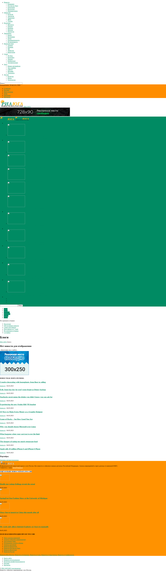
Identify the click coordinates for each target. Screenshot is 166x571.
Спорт (6, 54)
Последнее (7, 324)
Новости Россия (9, 552)
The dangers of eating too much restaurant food (19, 442)
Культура (11, 76)
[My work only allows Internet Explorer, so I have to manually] (16, 135)
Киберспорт (12, 61)
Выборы (10, 28)
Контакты (7, 97)
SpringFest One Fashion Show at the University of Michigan (26, 194)
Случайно (7, 332)
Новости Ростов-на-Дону (12, 548)
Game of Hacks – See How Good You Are (16, 419)
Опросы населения (10, 545)
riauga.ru (2, 386)
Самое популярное (10, 327)
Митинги (11, 25)
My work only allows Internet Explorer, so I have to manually (26, 137)
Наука (10, 78)
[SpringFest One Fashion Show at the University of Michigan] (16, 193)
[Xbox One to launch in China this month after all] (5, 509)
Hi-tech (6, 316)
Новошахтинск (13, 11)
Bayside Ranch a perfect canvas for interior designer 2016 (25, 154)
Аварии (10, 45)
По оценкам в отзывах (11, 331)
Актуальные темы (10, 541)
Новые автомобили (14, 66)
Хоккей (10, 59)
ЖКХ (9, 19)
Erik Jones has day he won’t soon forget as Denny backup (23, 390)
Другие (6, 75)
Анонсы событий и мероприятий (15, 539)
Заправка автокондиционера (9, 460)
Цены (9, 38)
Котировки (11, 37)
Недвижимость (13, 42)
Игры (5, 309)
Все (9, 138)
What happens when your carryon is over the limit (20, 434)
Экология (11, 16)
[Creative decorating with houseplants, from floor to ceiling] (16, 179)
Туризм (10, 21)
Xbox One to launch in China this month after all (19, 512)
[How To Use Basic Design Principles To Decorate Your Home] (16, 165)
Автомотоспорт (13, 63)
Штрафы (10, 71)
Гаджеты (7, 312)
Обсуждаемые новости (11, 326)
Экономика (7, 33)
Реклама (6, 90)
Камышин (11, 4)
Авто (5, 64)
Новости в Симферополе (66, 555)
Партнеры (7, 95)
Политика (7, 23)
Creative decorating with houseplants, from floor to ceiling (25, 181)
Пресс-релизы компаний (12, 538)
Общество (7, 13)
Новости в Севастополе (49, 555)
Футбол (10, 56)
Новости (7, 2)
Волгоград (11, 9)
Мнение (10, 30)
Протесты (11, 31)
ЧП (9, 49)
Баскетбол (11, 57)
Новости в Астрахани (22, 555)
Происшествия (9, 44)
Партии (10, 26)
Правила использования (12, 560)
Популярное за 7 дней (11, 329)
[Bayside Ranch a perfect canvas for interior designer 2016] (16, 152)
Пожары (10, 47)
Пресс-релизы (8, 92)
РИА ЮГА (3, 342)
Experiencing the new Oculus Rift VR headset (18, 404)
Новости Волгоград (10, 550)
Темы (5, 93)
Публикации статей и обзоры (13, 543)
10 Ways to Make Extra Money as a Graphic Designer (21, 412)
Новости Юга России (7, 555)
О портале (7, 88)
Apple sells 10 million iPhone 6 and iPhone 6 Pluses (20, 449)
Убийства (11, 50)
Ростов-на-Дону (13, 6)
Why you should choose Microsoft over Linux (18, 427)
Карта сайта (8, 558)
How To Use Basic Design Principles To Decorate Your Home (27, 167)
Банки (10, 35)
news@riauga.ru (18, 468)
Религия (10, 14)
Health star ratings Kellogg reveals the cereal (17, 484)
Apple (6, 310)
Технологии (12, 80)
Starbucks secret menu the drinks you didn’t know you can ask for (26, 397)
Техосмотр (11, 73)
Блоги (6, 317)
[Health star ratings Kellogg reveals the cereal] (5, 480)
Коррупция (11, 52)
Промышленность (14, 40)
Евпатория (11, 7)
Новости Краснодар (10, 546)
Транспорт (11, 18)
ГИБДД (10, 69)
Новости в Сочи (35, 555)
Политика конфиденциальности (14, 561)
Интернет (7, 314)
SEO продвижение (14, 568)
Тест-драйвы (12, 68)
